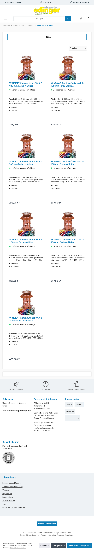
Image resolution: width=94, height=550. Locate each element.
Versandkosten (65, 533)
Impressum (7, 494)
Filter (48, 37)
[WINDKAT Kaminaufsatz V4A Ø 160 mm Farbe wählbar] (26, 146)
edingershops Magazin (11, 483)
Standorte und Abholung (12, 487)
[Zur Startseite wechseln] (47, 10)
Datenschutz (7, 497)
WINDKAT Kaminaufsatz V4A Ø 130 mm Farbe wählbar (25, 84)
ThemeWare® (69, 535)
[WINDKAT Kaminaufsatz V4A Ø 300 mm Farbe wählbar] (26, 302)
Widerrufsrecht (8, 501)
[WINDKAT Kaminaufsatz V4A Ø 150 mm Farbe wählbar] (68, 67)
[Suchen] (68, 18)
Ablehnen (44, 545)
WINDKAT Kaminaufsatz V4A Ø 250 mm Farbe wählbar (67, 241)
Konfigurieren (59, 545)
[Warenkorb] (88, 18)
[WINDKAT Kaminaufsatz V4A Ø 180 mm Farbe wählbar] (68, 146)
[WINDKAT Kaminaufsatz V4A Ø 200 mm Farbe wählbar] (26, 224)
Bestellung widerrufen (47, 524)
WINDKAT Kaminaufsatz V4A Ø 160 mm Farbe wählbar (25, 162)
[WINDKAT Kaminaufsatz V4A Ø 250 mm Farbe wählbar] (68, 224)
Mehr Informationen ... (18, 548)
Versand (5, 490)
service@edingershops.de (15, 410)
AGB (4, 504)
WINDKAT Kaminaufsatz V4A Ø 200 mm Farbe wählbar (25, 241)
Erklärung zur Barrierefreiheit (14, 508)
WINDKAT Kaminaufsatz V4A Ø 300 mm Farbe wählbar (25, 319)
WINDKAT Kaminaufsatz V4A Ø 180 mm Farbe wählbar (67, 162)
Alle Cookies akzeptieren (80, 545)
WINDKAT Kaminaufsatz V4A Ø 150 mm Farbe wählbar (67, 84)
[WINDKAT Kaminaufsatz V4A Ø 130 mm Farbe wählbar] (26, 67)
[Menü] (5, 18)
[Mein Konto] (81, 18)
